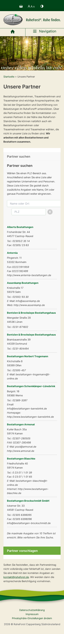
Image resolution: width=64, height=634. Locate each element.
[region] (32, 53)
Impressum (32, 614)
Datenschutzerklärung (32, 610)
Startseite (8, 76)
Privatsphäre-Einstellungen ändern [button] (32, 618)
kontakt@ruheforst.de (16, 577)
